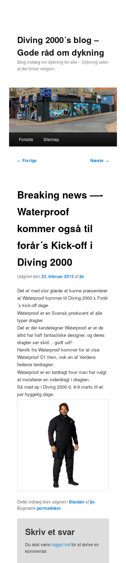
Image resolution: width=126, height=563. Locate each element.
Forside (26, 139)
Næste (99, 160)
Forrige (27, 160)
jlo (81, 276)
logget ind (60, 544)
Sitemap (51, 139)
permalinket (49, 508)
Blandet (76, 502)
